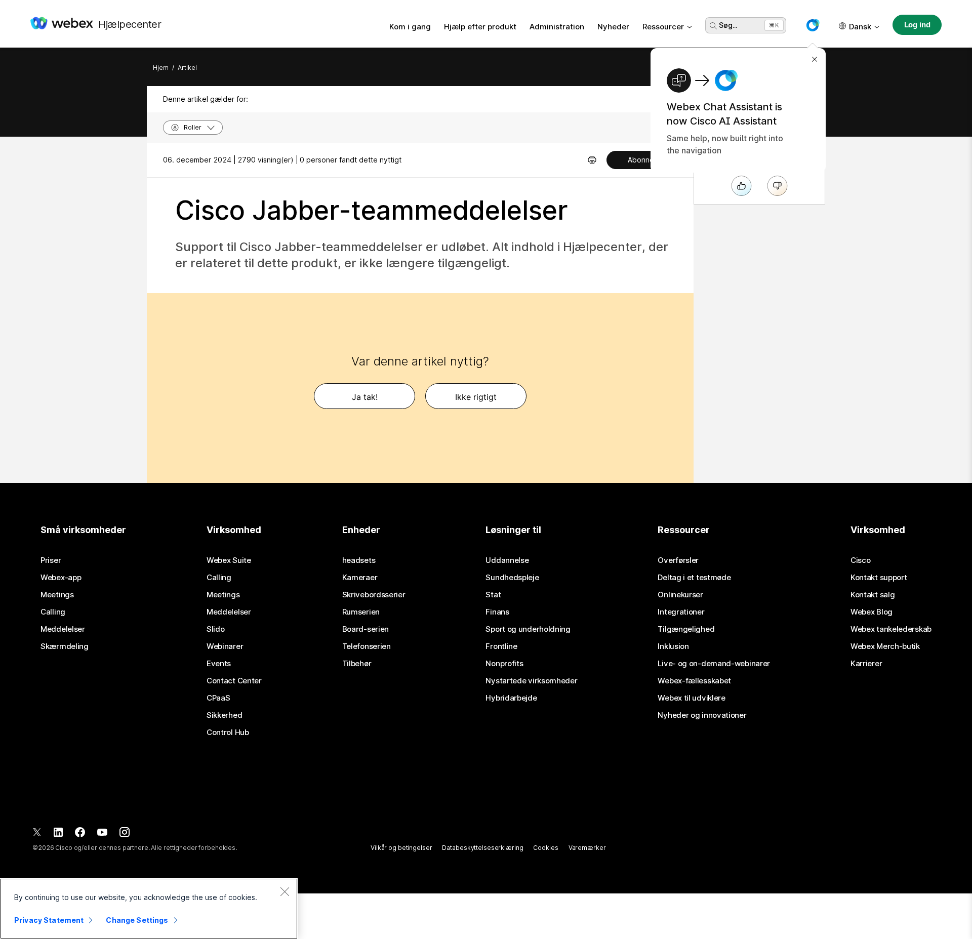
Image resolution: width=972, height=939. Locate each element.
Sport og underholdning (527, 629)
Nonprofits (504, 663)
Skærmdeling (64, 646)
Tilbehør (357, 663)
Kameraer (360, 577)
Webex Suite (229, 560)
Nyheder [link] (613, 26)
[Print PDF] (592, 160)
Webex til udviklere (691, 698)
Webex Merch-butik (885, 646)
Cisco (860, 560)
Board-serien (365, 629)
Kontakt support (878, 577)
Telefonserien (366, 646)
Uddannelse (507, 560)
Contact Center (234, 680)
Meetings (57, 594)
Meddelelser (62, 629)
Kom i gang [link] (410, 26)
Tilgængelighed (686, 629)
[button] (812, 25)
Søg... (728, 25)
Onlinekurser (680, 594)
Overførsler (678, 560)
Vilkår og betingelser (401, 847)
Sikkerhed (224, 715)
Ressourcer (663, 26)
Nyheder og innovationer (702, 715)
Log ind (917, 24)
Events (219, 663)
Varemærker (587, 847)
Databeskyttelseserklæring (482, 847)
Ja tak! (365, 397)
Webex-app (60, 577)
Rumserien (361, 612)
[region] (149, 908)
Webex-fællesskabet (694, 680)
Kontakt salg (872, 594)
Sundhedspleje (512, 577)
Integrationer (681, 612)
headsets (359, 560)
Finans (497, 612)
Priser (50, 560)
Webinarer (225, 646)
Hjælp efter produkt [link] (480, 26)
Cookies (545, 847)
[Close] (284, 891)
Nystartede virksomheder (531, 680)
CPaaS (218, 698)
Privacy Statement (49, 920)
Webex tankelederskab (891, 629)
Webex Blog (871, 612)
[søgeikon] (713, 25)
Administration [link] (557, 26)
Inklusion (673, 646)
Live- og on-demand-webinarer (714, 663)
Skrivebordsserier (374, 594)
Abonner (642, 159)
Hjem (161, 67)
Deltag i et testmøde (694, 577)
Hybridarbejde (511, 698)
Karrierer (866, 663)
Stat (493, 594)
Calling (52, 612)
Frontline (501, 646)
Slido (216, 629)
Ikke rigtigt (476, 397)
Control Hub (228, 732)
